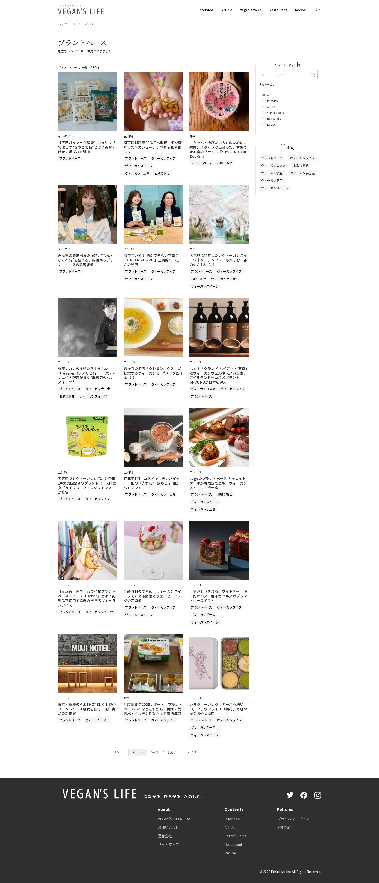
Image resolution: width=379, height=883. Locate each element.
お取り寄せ (162, 173)
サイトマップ (168, 844)
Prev (115, 752)
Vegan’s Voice (251, 10)
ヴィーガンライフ (163, 158)
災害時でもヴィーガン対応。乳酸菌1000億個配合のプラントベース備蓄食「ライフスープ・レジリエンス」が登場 (87, 485)
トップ (62, 24)
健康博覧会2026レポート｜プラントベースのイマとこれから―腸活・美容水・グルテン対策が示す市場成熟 (153, 709)
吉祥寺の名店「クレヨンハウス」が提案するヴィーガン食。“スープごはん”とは (153, 373)
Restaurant (278, 10)
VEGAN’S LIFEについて (176, 818)
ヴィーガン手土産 (137, 173)
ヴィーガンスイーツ (139, 166)
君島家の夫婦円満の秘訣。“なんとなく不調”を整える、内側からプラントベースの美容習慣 (86, 260)
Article (227, 10)
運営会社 (165, 835)
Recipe (300, 10)
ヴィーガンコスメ (203, 389)
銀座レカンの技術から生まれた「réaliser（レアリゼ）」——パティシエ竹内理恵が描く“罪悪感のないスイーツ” (87, 375)
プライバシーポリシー (294, 818)
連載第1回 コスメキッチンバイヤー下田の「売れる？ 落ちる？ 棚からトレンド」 (152, 483)
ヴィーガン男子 (271, 180)
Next (192, 752)
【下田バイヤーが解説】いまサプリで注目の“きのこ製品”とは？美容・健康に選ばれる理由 (87, 147)
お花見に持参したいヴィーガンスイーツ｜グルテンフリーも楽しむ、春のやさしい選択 (218, 260)
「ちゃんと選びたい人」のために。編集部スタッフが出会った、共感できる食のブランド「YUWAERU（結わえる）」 (218, 149)
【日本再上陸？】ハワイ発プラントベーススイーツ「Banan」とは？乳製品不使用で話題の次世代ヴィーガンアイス (86, 598)
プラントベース (69, 158)
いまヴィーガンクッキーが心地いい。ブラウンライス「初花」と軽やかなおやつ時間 (218, 709)
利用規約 (284, 827)
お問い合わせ (168, 827)
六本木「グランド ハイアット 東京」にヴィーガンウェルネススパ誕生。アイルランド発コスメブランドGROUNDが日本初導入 (218, 375)
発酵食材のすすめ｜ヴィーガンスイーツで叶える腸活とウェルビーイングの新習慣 (152, 596)
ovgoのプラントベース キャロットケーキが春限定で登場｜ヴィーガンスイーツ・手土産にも (218, 483)
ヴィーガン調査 (271, 173)
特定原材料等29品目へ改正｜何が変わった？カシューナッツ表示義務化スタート (153, 147)
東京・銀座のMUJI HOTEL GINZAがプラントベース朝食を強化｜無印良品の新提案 (87, 709)
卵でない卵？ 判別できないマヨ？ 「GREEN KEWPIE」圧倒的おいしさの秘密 (152, 260)
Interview (206, 10)
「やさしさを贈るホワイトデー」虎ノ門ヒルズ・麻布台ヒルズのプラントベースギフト (218, 596)
